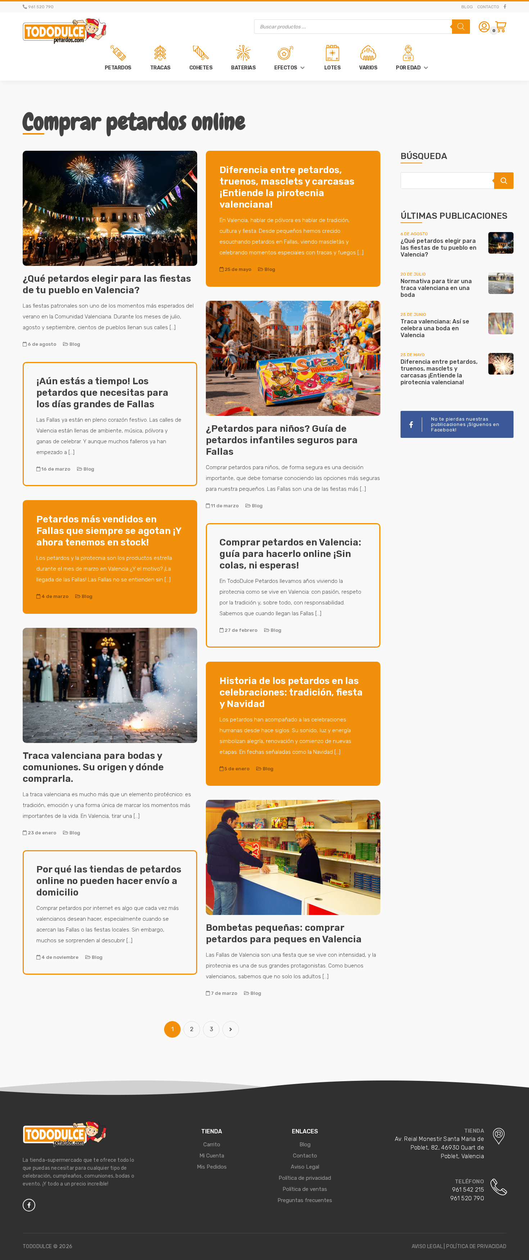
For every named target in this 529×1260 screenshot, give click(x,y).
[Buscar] (461, 26)
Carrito (211, 1144)
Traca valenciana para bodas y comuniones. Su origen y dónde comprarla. (93, 767)
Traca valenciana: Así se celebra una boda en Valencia (435, 328)
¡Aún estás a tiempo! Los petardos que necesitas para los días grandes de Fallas (102, 393)
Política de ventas (304, 1189)
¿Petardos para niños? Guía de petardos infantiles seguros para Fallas (282, 440)
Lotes (332, 68)
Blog (467, 6)
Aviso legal (427, 1246)
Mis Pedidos (212, 1167)
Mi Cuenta (211, 1155)
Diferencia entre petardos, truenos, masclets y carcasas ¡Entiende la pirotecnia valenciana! (287, 187)
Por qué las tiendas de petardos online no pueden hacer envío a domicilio (108, 881)
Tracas (160, 68)
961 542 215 (468, 1189)
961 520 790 (467, 1198)
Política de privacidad (305, 1178)
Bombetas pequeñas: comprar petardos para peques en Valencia (284, 933)
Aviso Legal (305, 1167)
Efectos (285, 68)
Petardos (118, 68)
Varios (368, 68)
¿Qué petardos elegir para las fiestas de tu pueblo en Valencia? (107, 284)
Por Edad (408, 68)
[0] (500, 26)
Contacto (488, 6)
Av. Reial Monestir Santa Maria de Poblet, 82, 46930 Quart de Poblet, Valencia (439, 1148)
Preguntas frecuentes (304, 1200)
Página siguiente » (230, 1029)
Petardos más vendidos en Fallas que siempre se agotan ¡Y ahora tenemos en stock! (108, 531)
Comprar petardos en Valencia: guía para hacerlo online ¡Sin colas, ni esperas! (290, 554)
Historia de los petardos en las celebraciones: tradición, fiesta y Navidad (291, 692)
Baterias (243, 68)
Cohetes (201, 68)
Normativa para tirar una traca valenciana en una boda (436, 288)
